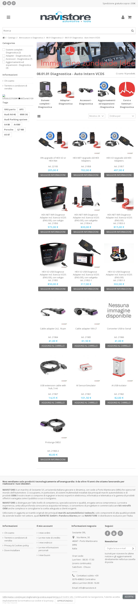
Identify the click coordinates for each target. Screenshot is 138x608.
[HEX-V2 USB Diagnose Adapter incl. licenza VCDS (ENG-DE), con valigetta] (86, 253)
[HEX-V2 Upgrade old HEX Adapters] (119, 140)
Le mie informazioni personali (49, 549)
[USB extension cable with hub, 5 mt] (53, 367)
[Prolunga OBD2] (53, 424)
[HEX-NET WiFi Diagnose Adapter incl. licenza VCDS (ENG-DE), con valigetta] (86, 196)
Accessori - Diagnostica (19, 58)
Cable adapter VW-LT (86, 328)
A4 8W (17, 124)
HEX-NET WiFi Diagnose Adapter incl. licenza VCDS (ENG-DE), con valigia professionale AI (53, 219)
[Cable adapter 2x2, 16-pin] (53, 310)
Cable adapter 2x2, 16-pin (53, 328)
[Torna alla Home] (4, 38)
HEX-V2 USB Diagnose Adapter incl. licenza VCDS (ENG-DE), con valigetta (86, 274)
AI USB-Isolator (119, 385)
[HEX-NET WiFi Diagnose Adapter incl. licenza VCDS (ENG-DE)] (119, 196)
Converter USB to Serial (119, 328)
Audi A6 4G (10, 114)
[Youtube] (9, 3)
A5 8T (7, 134)
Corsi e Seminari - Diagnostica (127, 104)
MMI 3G (24, 114)
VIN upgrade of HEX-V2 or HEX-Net (53, 159)
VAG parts (9, 109)
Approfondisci (65, 600)
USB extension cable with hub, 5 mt (53, 387)
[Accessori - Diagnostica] (86, 89)
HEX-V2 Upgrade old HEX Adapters (119, 159)
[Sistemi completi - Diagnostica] (45, 89)
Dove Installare (12, 550)
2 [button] (19, 98)
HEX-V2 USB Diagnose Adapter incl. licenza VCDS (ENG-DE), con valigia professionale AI (53, 276)
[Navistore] (65, 17)
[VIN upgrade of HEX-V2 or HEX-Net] (53, 140)
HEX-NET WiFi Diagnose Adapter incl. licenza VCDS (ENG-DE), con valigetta (86, 217)
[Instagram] (14, 3)
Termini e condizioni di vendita (15, 87)
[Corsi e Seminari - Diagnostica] (127, 89)
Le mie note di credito (49, 537)
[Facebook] (5, 3)
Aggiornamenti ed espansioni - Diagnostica (106, 104)
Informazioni (10, 74)
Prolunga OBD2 (53, 442)
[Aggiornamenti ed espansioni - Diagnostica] (106, 89)
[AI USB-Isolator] (119, 367)
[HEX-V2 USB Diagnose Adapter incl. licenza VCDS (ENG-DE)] (119, 253)
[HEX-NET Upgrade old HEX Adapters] (86, 140)
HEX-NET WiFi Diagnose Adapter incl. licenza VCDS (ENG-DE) (119, 217)
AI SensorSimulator (86, 385)
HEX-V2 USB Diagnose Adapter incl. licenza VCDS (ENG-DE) (119, 274)
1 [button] (16, 98)
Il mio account (45, 525)
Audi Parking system (15, 119)
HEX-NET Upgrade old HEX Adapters (86, 159)
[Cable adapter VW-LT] (86, 310)
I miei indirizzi (45, 542)
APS (21, 109)
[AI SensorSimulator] (86, 367)
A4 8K (7, 124)
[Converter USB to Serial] (119, 310)
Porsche (8, 129)
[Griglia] (39, 116)
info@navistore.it (87, 587)
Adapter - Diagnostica (18, 55)
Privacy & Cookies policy (16, 545)
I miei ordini (44, 532)
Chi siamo (9, 80)
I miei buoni (44, 555)
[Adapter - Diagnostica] (65, 89)
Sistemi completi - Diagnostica (45, 104)
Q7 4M (20, 129)
